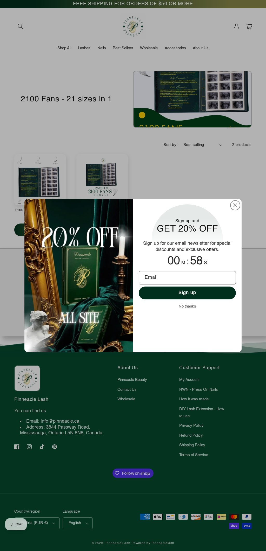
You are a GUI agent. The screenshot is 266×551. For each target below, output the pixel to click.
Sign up (187, 293)
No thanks (187, 306)
